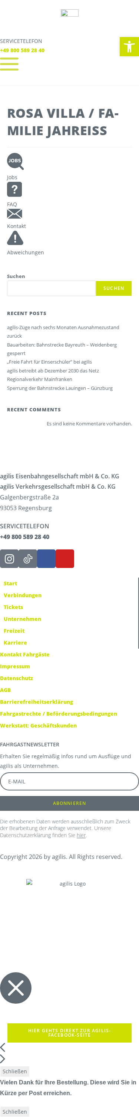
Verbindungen (23, 595)
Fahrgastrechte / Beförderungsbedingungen (58, 713)
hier (81, 835)
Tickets (13, 607)
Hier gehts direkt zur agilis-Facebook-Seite (69, 1032)
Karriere (15, 642)
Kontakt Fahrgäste (25, 654)
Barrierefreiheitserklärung (36, 701)
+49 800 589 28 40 (22, 50)
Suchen (16, 276)
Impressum (15, 666)
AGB (5, 689)
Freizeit (14, 630)
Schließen (15, 1071)
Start (10, 583)
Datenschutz (16, 678)
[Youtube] (65, 558)
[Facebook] (46, 558)
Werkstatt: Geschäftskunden (38, 725)
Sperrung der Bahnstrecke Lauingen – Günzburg (60, 388)
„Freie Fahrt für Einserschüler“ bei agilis (49, 361)
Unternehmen (22, 618)
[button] (129, 46)
